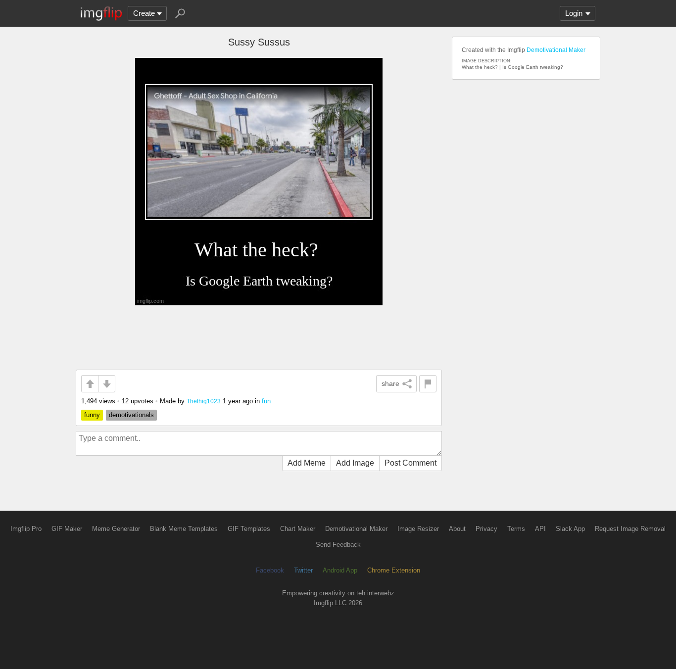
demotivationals (131, 415)
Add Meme (307, 463)
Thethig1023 (204, 401)
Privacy (486, 528)
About (457, 528)
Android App (340, 570)
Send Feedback (338, 544)
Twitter (303, 570)
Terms (516, 528)
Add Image (355, 463)
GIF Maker (66, 528)
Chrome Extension (393, 570)
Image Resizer (418, 528)
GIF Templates (249, 528)
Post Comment (410, 463)
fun (266, 401)
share (390, 383)
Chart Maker (297, 528)
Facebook (270, 570)
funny (92, 415)
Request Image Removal (630, 528)
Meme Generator (116, 528)
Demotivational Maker (556, 50)
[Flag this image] (427, 383)
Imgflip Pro (26, 528)
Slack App (570, 528)
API (540, 528)
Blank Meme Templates (184, 528)
